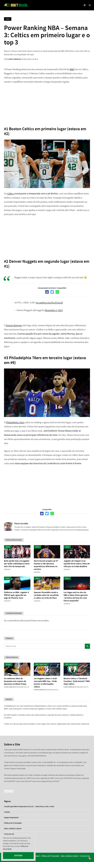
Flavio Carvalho (14, 59)
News (8, 19)
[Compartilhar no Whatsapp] (57, 292)
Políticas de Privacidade (13, 823)
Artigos (8, 664)
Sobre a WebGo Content (12, 828)
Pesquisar (87, 646)
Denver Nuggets (14, 325)
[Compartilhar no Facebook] (47, 292)
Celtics (10, 193)
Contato (7, 812)
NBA (72, 69)
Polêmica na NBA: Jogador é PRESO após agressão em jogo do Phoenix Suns (16, 595)
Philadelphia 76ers (15, 422)
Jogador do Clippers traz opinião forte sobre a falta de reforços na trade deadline (77, 563)
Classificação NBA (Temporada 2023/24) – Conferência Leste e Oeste (29, 806)
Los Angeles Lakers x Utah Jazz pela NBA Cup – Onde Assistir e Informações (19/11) (45, 682)
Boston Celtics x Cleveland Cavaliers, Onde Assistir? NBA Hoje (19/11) (77, 681)
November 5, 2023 (54, 310)
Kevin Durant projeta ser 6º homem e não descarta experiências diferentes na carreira (46, 565)
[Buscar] (90, 5)
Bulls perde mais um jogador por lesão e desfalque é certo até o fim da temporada (17, 563)
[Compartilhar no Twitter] (52, 292)
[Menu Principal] (84, 5)
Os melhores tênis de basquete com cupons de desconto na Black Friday (15, 681)
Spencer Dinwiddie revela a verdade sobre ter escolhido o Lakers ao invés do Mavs (46, 595)
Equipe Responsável (11, 817)
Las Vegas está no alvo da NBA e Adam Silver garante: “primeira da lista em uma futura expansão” (76, 596)
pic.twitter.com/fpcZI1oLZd (49, 302)
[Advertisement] (47, 103)
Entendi (18, 855)
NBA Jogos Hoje (41, 664)
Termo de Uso (9, 834)
